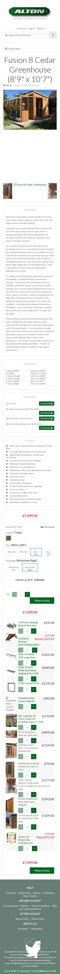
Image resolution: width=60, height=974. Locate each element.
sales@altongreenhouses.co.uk (23, 963)
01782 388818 (32, 966)
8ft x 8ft (24, 552)
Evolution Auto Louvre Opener (26, 699)
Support (37, 893)
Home (8, 85)
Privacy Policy (38, 919)
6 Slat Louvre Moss (28, 683)
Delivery (25, 906)
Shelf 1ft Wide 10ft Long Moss (27, 656)
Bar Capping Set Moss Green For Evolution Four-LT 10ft (30, 718)
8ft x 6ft (11, 552)
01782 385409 (48, 963)
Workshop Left (14, 568)
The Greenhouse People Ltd (16, 957)
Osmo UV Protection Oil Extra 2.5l (25, 839)
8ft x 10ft (36, 553)
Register (41, 28)
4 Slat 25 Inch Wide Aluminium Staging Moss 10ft (28, 670)
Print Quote (48, 527)
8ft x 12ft (48, 553)
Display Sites (24, 893)
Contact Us (21, 28)
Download (45, 403)
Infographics (37, 928)
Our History (22, 928)
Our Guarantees (10, 906)
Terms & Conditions (40, 906)
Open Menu (14, 48)
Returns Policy (22, 919)
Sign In (32, 28)
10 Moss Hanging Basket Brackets (28, 624)
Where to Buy (42, 600)
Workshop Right (30, 568)
